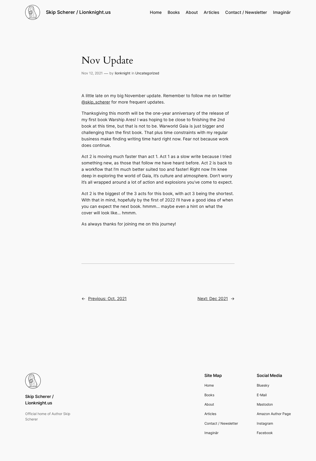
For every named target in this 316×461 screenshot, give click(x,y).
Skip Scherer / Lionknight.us (78, 12)
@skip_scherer (95, 102)
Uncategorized (147, 73)
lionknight (122, 73)
